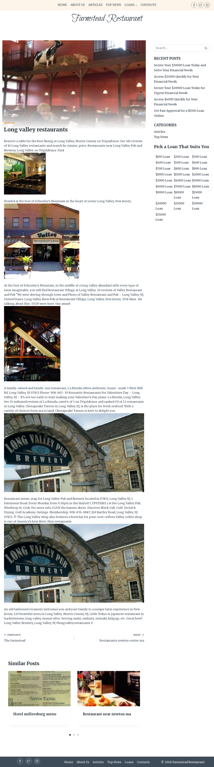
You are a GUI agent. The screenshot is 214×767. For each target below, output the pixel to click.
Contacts (148, 5)
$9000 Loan (164, 192)
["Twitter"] (200, 5)
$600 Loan (199, 162)
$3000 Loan (163, 180)
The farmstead (14, 638)
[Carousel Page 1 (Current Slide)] (70, 735)
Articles (95, 5)
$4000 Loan (182, 180)
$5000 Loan (200, 180)
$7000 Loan (182, 186)
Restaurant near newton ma (107, 714)
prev (10, 702)
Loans (129, 762)
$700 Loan (163, 168)
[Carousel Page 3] (78, 735)
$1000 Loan (163, 174)
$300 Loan (199, 157)
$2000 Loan (200, 174)
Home (62, 5)
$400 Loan (163, 162)
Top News (113, 5)
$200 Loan (181, 157)
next (137, 702)
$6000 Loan (164, 186)
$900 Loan (199, 168)
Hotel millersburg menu (34, 714)
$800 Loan (181, 168)
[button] (136, 5)
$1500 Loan (182, 174)
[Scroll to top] (205, 761)
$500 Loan (181, 162)
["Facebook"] (194, 5)
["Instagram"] (207, 5)
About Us (77, 5)
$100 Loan (162, 157)
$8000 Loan (200, 186)
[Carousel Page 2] (74, 735)
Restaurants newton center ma (121, 638)
